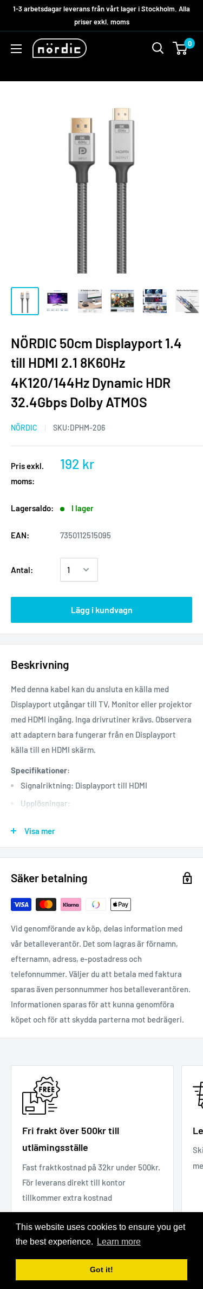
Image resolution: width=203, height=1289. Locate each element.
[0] (180, 48)
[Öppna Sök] (158, 48)
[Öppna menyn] (16, 48)
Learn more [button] (119, 1241)
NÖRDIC (24, 427)
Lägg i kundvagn (102, 609)
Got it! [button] (101, 1269)
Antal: (22, 570)
